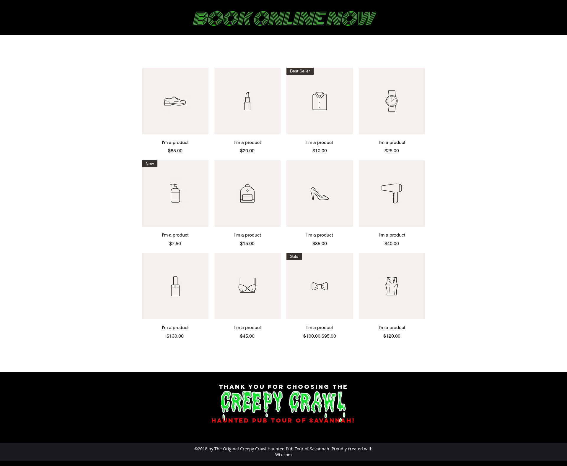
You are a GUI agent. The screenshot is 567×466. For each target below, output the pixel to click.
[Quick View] (175, 101)
